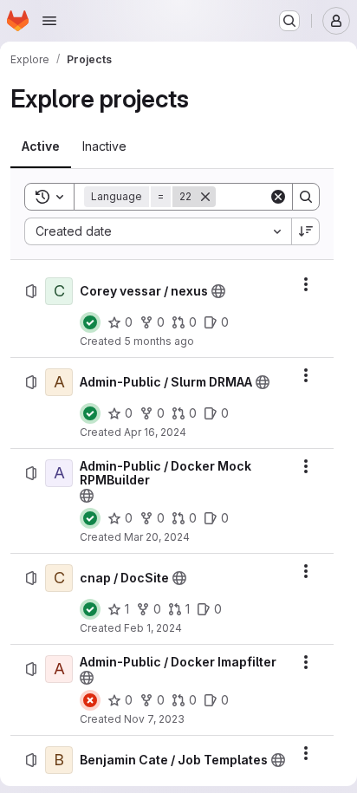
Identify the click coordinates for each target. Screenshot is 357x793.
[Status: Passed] (90, 322)
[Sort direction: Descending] (306, 231)
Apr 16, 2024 (155, 432)
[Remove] (205, 196)
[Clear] (278, 196)
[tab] (40, 146)
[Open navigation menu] (49, 21)
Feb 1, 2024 (153, 627)
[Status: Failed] (90, 700)
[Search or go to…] (289, 20)
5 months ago (159, 341)
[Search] (306, 197)
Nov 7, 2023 (154, 718)
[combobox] (157, 231)
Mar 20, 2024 (157, 536)
